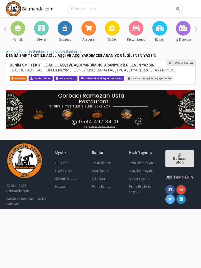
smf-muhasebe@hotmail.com (103, 78)
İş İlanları (36, 52)
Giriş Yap (62, 163)
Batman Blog (179, 160)
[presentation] (5, 27)
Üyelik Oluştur (65, 171)
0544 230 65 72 (67, 78)
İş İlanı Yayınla (139, 178)
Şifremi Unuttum (67, 178)
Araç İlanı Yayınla (141, 171)
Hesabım (62, 186)
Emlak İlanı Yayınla (142, 163)
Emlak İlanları (101, 163)
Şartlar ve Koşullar (19, 199)
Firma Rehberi (102, 186)
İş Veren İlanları (64, 52)
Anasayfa (14, 52)
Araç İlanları (100, 171)
